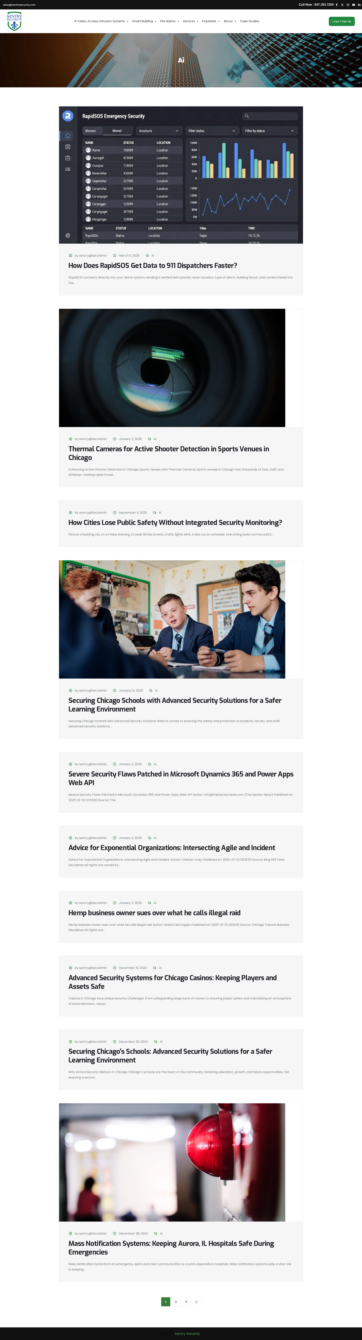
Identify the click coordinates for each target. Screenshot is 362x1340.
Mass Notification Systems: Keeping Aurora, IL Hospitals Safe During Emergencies (171, 1248)
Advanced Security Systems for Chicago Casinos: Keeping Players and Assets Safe (172, 982)
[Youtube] (353, 5)
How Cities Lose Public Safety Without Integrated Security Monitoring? (175, 522)
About (228, 21)
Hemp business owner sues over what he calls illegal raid (154, 912)
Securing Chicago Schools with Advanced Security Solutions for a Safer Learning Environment (174, 705)
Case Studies (249, 21)
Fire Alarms (168, 21)
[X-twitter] (342, 5)
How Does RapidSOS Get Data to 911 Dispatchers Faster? (152, 265)
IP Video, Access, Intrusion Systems (99, 21)
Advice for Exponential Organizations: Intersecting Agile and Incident (171, 847)
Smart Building (142, 21)
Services (189, 21)
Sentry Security (187, 1334)
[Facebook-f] (336, 5)
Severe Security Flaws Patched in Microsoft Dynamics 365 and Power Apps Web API (181, 778)
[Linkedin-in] (359, 5)
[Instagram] (348, 5)
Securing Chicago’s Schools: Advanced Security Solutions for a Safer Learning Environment (170, 1056)
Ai (152, 255)
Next (196, 1301)
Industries (209, 21)
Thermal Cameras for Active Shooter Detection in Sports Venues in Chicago (168, 453)
